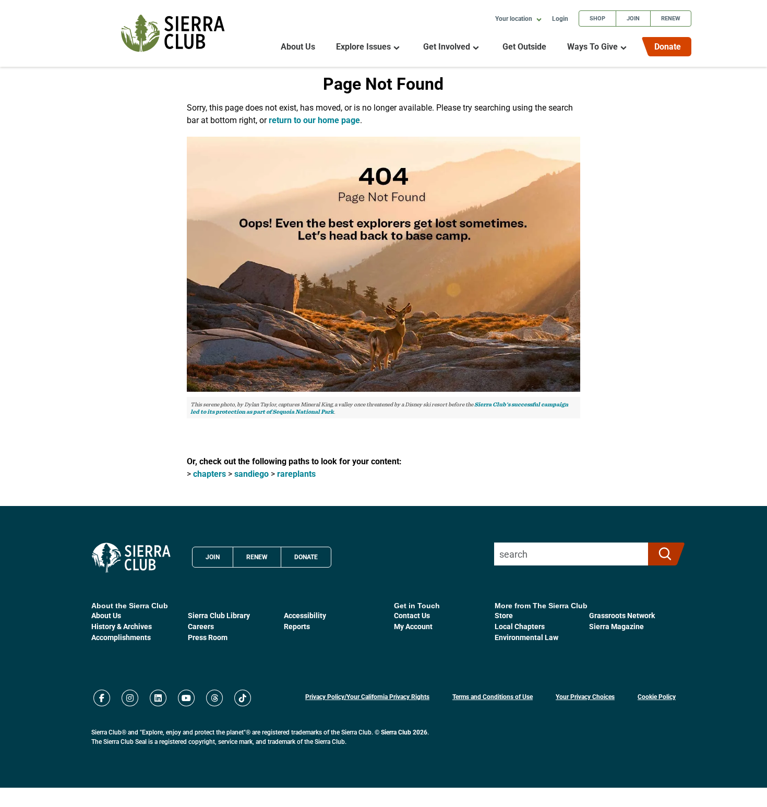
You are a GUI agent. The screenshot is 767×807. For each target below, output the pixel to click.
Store (504, 615)
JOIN (213, 556)
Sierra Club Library (219, 615)
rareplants (296, 473)
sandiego (251, 473)
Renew (670, 18)
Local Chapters (520, 626)
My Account (413, 626)
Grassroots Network (622, 615)
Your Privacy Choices (585, 696)
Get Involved (446, 47)
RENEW (257, 556)
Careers (201, 626)
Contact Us (412, 615)
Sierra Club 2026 (404, 732)
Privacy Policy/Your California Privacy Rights (367, 696)
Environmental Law (526, 637)
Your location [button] (514, 18)
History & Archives (121, 626)
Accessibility (305, 615)
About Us (298, 47)
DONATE (306, 556)
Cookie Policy (657, 696)
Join (633, 18)
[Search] (662, 554)
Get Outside (524, 47)
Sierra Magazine (616, 626)
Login (560, 18)
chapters (209, 473)
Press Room (207, 637)
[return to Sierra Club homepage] (131, 558)
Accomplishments (121, 637)
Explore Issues (363, 47)
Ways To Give (592, 47)
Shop (597, 18)
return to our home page (314, 119)
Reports (297, 626)
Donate (667, 46)
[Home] (173, 33)
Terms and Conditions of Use (492, 696)
